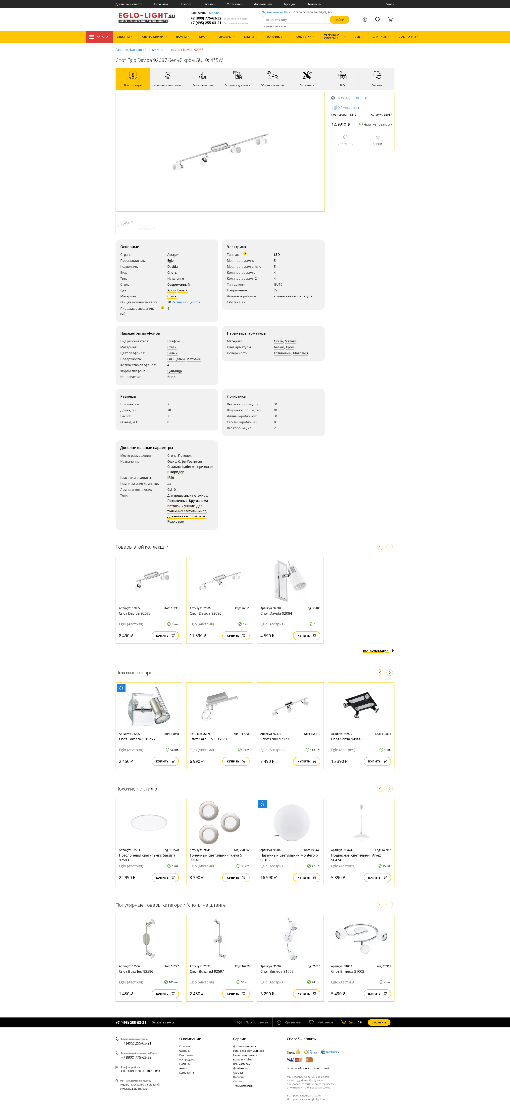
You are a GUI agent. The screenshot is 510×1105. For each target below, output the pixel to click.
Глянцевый (176, 359)
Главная (122, 50)
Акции (183, 1068)
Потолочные (177, 500)
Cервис (239, 1038)
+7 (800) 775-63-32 (219, 18)
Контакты (314, 4)
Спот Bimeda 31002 (276, 971)
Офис (171, 461)
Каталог (103, 37)
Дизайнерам (263, 4)
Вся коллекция (376, 650)
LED (277, 254)
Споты (149, 50)
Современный (178, 284)
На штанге (164, 50)
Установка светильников (248, 1050)
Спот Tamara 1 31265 (137, 739)
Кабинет (189, 466)
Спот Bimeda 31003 (347, 971)
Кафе (182, 461)
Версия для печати (352, 98)
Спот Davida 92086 (205, 613)
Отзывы (209, 4)
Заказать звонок (163, 1022)
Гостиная (194, 461)
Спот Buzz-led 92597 (207, 971)
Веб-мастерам (242, 1064)
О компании (190, 1038)
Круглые (195, 500)
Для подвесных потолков (187, 495)
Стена (172, 455)
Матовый (193, 359)
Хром (171, 290)
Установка (234, 4)
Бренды (289, 4)
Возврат (185, 4)
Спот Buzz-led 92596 (136, 971)
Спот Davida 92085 (135, 613)
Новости (238, 1077)
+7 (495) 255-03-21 (220, 22)
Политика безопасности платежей (308, 1068)
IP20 (170, 477)
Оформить (379, 1022)
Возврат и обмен (243, 1059)
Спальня (174, 466)
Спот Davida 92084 (276, 613)
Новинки (184, 1064)
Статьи (237, 1081)
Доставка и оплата (129, 4)
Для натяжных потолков (186, 516)
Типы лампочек (243, 1085)
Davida (172, 266)
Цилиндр (174, 371)
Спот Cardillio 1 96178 (208, 739)
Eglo (170, 260)
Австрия (173, 254)
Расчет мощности (186, 302)
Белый (182, 290)
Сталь (172, 296)
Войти (389, 4)
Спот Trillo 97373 (274, 739)
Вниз (171, 377)
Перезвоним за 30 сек (277, 12)
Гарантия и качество (246, 1055)
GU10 (278, 284)
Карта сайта (186, 1072)
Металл (290, 341)
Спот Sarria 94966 (346, 739)
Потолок (185, 455)
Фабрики (184, 1050)
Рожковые (175, 521)
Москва (214, 13)
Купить (162, 636)
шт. (352, 1022)
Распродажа (186, 1059)
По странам (186, 1055)
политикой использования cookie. (310, 1087)
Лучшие (188, 506)
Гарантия (161, 4)
